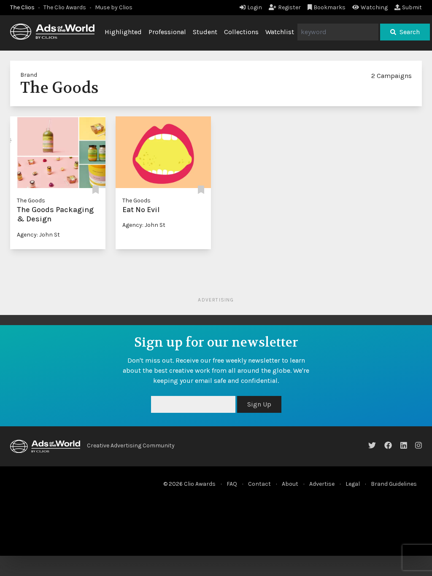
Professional (167, 32)
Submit (412, 7)
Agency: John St (38, 234)
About (290, 483)
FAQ (232, 483)
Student (205, 32)
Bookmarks (329, 7)
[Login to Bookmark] (95, 190)
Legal (353, 483)
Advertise (322, 483)
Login (254, 7)
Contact (259, 483)
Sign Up (259, 404)
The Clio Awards (64, 7)
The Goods (31, 200)
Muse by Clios (113, 7)
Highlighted (123, 32)
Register (289, 7)
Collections (241, 32)
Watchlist (279, 32)
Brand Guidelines (394, 483)
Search (410, 32)
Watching (374, 7)
